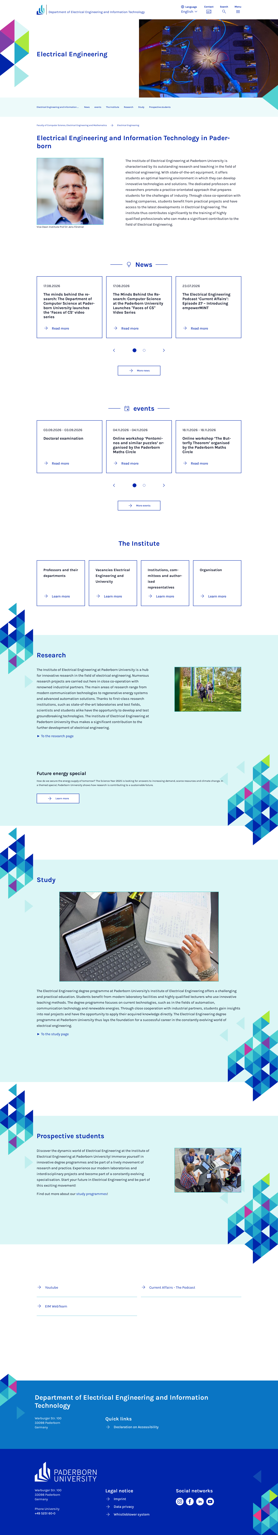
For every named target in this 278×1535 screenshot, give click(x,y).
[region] (137, 107)
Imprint (120, 1499)
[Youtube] (210, 1501)
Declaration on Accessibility (136, 1427)
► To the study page (53, 1034)
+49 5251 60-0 (45, 1513)
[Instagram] (180, 1501)
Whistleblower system (132, 1514)
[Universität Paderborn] (139, 1472)
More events (143, 505)
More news (143, 370)
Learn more (62, 798)
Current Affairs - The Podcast (172, 1287)
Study (141, 107)
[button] (191, 9)
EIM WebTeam (56, 1306)
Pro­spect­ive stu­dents (160, 107)
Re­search (128, 107)
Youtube (51, 1287)
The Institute (112, 107)
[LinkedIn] (200, 1501)
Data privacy (124, 1507)
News (87, 107)
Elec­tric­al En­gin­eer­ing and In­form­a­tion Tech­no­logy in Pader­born (59, 107)
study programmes (91, 1194)
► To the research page (55, 736)
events (97, 107)
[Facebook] (190, 1501)
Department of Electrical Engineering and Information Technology (97, 12)
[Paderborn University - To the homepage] (40, 10)
